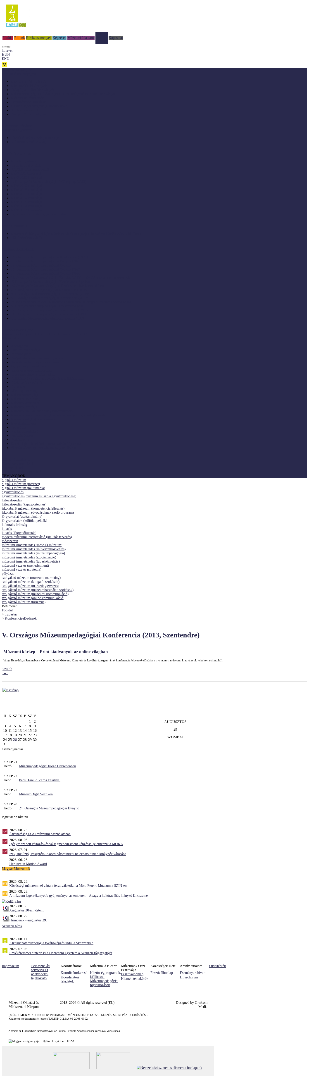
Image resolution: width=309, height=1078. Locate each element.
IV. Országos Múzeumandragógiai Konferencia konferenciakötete (58, 286)
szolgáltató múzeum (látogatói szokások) (30, 582)
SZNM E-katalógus (16, 459)
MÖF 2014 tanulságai (26, 206)
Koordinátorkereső (74, 973)
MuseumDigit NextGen (36, 794)
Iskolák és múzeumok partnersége (35, 138)
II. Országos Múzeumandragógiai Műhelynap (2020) (48, 182)
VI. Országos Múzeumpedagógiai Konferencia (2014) (49, 298)
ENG (6, 58)
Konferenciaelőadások (21, 618)
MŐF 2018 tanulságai (26, 190)
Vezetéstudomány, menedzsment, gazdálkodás (43, 448)
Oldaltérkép (217, 966)
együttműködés (13, 492)
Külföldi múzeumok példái (30, 169)
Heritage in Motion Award (28, 864)
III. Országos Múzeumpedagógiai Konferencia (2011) (49, 314)
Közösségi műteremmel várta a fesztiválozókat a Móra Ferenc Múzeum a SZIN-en (68, 885)
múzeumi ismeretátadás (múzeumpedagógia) (33, 553)
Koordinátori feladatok (70, 979)
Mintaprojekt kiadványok (29, 86)
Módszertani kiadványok (28, 81)
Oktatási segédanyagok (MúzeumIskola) (39, 106)
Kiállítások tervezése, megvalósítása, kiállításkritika (47, 378)
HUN (6, 54)
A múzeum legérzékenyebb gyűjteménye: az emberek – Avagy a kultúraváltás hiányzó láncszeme (78, 895)
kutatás (7, 529)
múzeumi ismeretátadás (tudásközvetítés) (31, 561)
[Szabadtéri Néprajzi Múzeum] (16, 29)
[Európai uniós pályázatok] (10, 690)
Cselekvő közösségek (17, 330)
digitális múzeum (14, 480)
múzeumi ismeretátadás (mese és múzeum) (32, 545)
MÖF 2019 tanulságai (26, 186)
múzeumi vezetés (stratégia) (21, 569)
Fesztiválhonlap (161, 973)
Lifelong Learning (24, 391)
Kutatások (18, 387)
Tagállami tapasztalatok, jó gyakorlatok (39, 214)
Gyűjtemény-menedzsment (30, 366)
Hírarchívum (189, 977)
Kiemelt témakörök (134, 978)
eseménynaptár (12, 749)
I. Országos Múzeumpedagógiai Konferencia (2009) (48, 318)
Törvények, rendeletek (18, 463)
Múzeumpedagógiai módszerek (33, 419)
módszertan (10, 541)
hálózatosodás (12, 500)
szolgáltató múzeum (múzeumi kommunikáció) (35, 594)
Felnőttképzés (21, 354)
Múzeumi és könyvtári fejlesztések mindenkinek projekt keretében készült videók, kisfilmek (76, 234)
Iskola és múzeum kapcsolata (31, 370)
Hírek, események (39, 38)
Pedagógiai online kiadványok (32, 90)
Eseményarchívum (193, 973)
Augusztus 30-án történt (26, 910)
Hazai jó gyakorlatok (26, 165)
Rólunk (19, 38)
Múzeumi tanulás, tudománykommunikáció (42, 411)
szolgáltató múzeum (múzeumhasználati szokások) (38, 590)
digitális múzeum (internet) (21, 484)
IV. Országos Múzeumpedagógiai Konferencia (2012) (49, 310)
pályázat (8, 573)
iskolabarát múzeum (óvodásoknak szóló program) (38, 512)
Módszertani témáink (17, 126)
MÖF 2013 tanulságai (26, 210)
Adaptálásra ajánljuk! (17, 70)
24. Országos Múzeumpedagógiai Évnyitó (49, 808)
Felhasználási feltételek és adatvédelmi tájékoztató (40, 972)
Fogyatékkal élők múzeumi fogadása (37, 358)
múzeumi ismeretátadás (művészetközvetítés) (34, 549)
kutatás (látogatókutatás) (19, 533)
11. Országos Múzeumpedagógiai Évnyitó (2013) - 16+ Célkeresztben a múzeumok (70, 277)
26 (15, 740)
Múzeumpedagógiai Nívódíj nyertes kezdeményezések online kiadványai (63, 94)
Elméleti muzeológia (25, 350)
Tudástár (101, 34)
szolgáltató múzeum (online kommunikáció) (33, 598)
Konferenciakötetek (25, 110)
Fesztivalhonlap (132, 974)
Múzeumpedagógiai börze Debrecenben (47, 766)
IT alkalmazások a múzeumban (33, 374)
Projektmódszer (22, 435)
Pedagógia (18, 427)
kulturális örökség (14, 525)
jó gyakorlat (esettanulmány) (22, 516)
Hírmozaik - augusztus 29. (28, 920)
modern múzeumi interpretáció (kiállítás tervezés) (37, 537)
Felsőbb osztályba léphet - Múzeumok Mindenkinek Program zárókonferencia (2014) (71, 302)
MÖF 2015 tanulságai (26, 202)
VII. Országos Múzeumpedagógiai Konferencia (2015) (50, 294)
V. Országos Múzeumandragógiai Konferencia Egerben (50, 282)
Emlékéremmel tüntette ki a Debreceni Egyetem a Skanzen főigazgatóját (60, 953)
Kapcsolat (116, 38)
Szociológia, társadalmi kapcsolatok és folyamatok (47, 444)
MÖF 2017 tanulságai (26, 194)
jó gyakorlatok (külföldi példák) (24, 520)
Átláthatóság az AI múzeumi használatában (40, 834)
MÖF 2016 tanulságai (26, 198)
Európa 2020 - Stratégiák (29, 114)
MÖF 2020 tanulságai (26, 177)
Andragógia (19, 346)
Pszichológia (20, 439)
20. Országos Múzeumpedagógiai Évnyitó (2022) (46, 261)
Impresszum (10, 966)
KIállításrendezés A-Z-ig (28, 142)
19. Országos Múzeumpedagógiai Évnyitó (41, 265)
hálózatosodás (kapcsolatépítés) (24, 504)
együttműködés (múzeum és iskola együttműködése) (39, 496)
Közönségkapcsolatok (26, 382)
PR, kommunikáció (24, 431)
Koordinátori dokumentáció (21, 472)
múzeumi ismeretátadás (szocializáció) (29, 557)
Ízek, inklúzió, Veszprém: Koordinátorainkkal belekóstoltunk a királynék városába (67, 854)
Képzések (59, 38)
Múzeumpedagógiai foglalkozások (104, 983)
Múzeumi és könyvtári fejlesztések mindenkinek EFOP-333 (44, 334)
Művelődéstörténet (24, 423)
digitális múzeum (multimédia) (23, 488)
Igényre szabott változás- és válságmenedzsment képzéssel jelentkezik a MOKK (66, 844)
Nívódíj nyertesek (23, 161)
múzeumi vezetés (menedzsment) (25, 565)
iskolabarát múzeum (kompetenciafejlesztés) (33, 508)
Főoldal (7, 38)
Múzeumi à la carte (81, 38)
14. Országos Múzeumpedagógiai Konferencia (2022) (49, 257)
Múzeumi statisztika (25, 403)
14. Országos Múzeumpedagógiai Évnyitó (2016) (46, 273)
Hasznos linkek (13, 468)
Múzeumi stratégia (24, 407)
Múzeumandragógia (25, 395)
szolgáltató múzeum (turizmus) (23, 602)
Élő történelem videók (26, 238)
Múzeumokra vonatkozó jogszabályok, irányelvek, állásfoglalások (58, 415)
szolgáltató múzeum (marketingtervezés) (30, 586)
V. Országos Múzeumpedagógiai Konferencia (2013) (48, 306)
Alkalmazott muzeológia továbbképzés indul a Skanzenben (51, 943)
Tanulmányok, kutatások (28, 102)
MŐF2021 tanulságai (26, 173)
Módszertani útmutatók (27, 98)
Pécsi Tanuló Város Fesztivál (39, 780)
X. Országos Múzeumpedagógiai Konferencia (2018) (49, 290)
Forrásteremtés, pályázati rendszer (35, 362)
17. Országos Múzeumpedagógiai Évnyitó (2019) (46, 269)
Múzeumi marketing (25, 399)
